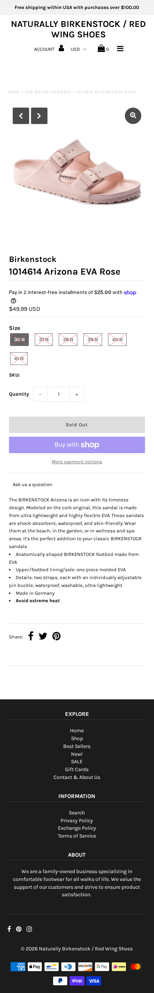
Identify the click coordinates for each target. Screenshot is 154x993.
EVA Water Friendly (48, 92)
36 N (19, 339)
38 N (68, 339)
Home (13, 92)
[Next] (39, 116)
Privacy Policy (77, 820)
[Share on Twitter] (42, 637)
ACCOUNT (45, 49)
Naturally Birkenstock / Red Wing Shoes (78, 29)
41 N (19, 358)
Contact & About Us (76, 777)
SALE (77, 761)
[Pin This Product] (56, 637)
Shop (77, 738)
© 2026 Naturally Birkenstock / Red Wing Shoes (77, 949)
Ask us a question (32, 484)
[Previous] (21, 116)
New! (77, 754)
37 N (44, 339)
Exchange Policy (77, 828)
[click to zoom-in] (133, 116)
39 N (92, 339)
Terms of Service (77, 836)
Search (77, 813)
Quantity (19, 394)
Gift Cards (77, 769)
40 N (117, 339)
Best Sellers (76, 746)
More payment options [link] (77, 461)
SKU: (14, 375)
